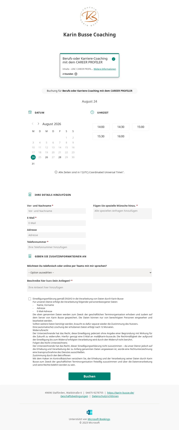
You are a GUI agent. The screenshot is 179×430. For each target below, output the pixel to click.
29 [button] (66, 157)
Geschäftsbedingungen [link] (74, 396)
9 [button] (73, 142)
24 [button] (33, 157)
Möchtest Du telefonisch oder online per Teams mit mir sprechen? (67, 265)
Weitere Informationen (105, 69)
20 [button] (53, 152)
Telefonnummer (36, 242)
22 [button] (66, 152)
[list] (89, 68)
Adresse (32, 229)
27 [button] (53, 157)
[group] (120, 132)
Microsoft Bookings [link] (99, 419)
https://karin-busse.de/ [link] (120, 392)
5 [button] (46, 142)
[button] (32, 124)
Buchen (89, 376)
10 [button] (33, 147)
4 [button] (40, 142)
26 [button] (46, 157)
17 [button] (33, 152)
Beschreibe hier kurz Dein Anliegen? (48, 280)
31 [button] (33, 163)
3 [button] (33, 142)
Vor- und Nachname (39, 205)
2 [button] (73, 137)
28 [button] (59, 157)
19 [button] (46, 152)
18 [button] (39, 152)
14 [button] (59, 147)
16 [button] (73, 147)
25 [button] (39, 157)
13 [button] (53, 147)
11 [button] (39, 147)
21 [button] (59, 152)
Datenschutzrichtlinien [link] (105, 396)
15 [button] (66, 147)
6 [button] (53, 142)
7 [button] (59, 142)
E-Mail (30, 217)
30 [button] (73, 157)
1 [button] (66, 137)
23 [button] (73, 152)
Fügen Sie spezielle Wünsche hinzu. (114, 205)
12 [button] (46, 147)
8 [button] (66, 142)
